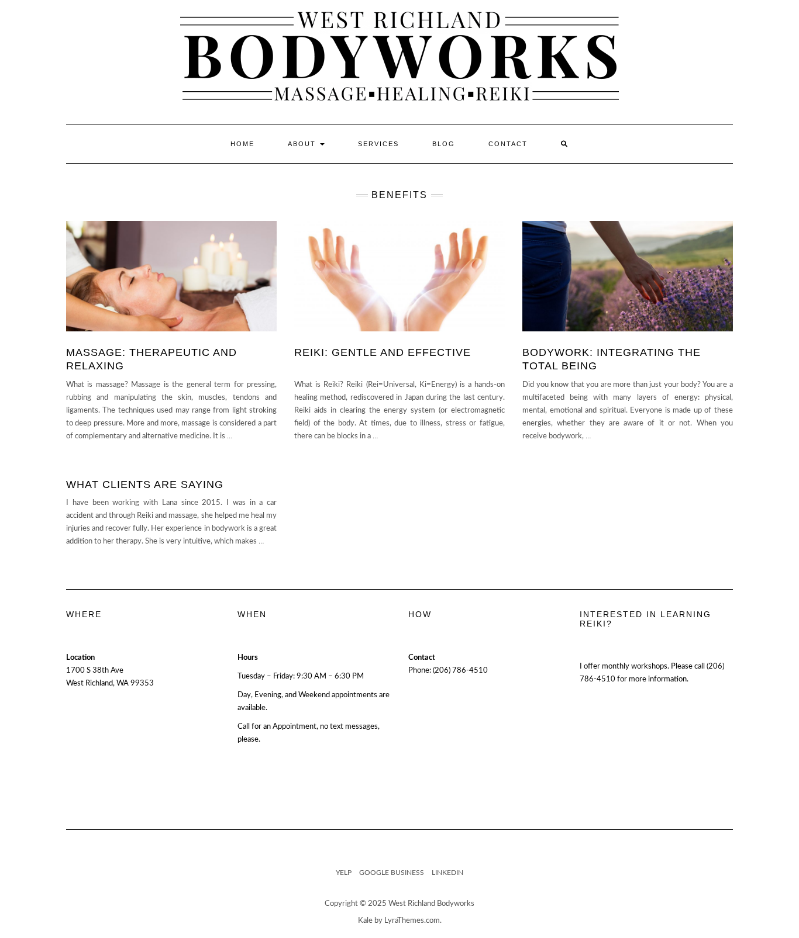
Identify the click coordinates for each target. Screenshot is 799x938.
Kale (365, 921)
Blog (443, 143)
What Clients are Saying (144, 484)
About (303, 143)
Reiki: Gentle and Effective (382, 352)
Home (242, 143)
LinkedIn (447, 872)
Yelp (344, 872)
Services (378, 143)
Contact (508, 143)
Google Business (391, 872)
